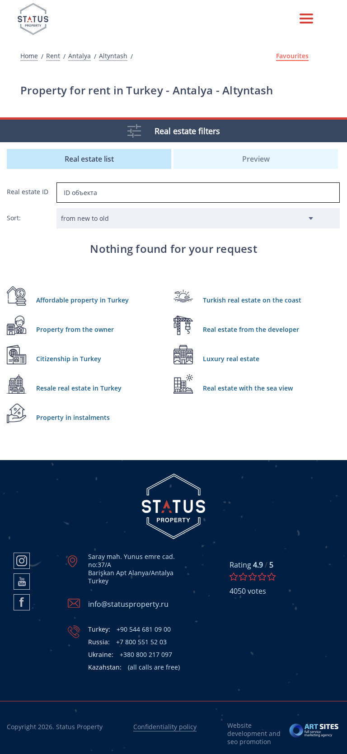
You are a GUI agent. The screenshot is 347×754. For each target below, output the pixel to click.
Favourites (292, 56)
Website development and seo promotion (254, 733)
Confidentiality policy (165, 726)
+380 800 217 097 (130, 655)
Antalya (79, 56)
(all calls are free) (134, 667)
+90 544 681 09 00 (129, 629)
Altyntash (113, 56)
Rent (53, 56)
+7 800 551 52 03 (127, 642)
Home (29, 56)
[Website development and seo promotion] (314, 733)
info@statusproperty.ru (128, 604)
